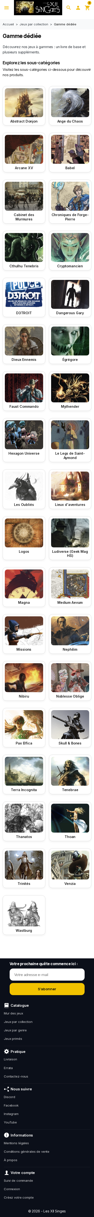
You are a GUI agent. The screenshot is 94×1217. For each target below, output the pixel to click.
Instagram (11, 1114)
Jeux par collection (18, 1022)
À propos (10, 1160)
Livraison (10, 1059)
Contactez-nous (16, 1076)
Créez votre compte (19, 1197)
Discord (9, 1097)
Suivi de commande (18, 1180)
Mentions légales (16, 1143)
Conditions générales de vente (26, 1151)
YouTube (10, 1122)
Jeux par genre (15, 1030)
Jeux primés (13, 1039)
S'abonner (47, 988)
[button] (69, 7)
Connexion (12, 1189)
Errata (8, 1068)
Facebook (11, 1105)
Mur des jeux (13, 1013)
